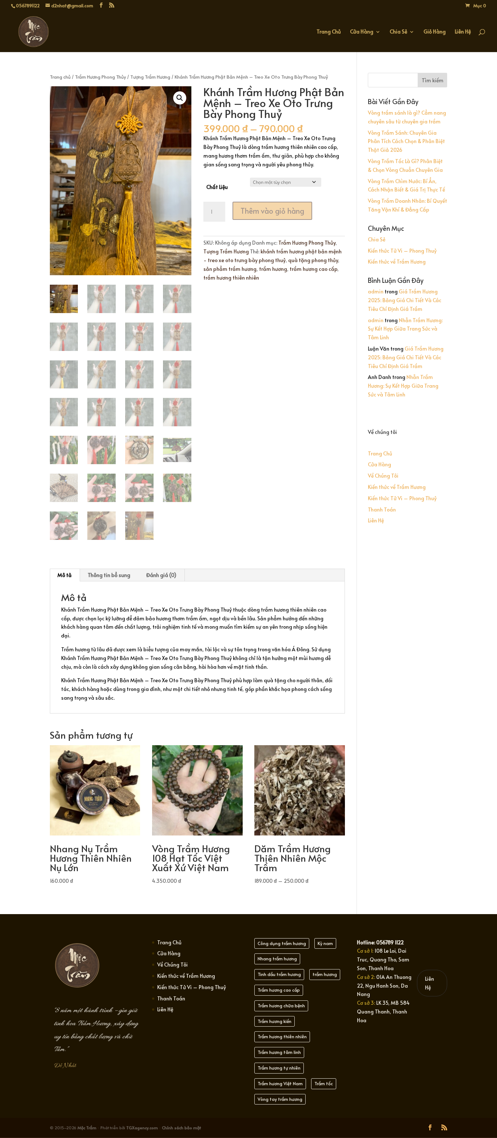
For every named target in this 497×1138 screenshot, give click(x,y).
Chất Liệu (217, 186)
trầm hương (273, 268)
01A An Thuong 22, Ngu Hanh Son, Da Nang (384, 985)
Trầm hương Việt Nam (280, 1083)
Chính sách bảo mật (181, 1127)
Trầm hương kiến (274, 1021)
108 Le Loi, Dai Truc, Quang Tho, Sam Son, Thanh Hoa (383, 959)
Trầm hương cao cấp (279, 990)
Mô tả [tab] (64, 575)
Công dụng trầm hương (282, 943)
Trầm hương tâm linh (279, 1052)
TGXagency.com (142, 1127)
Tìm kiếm (433, 80)
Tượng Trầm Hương (150, 77)
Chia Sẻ (398, 32)
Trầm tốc (323, 1083)
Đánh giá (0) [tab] (161, 575)
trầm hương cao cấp (313, 268)
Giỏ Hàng (435, 32)
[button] (179, 97)
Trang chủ (60, 77)
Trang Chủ (329, 32)
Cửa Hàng (361, 32)
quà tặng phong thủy (313, 260)
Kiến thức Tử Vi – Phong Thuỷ (402, 250)
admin (375, 291)
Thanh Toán (382, 509)
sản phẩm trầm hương (230, 268)
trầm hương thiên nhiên (231, 277)
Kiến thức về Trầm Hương (397, 261)
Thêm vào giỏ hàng (272, 211)
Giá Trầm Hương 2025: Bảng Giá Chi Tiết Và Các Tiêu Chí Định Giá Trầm (404, 300)
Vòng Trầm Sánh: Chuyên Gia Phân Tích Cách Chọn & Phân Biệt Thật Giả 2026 (406, 141)
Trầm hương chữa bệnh (281, 1005)
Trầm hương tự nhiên (279, 1068)
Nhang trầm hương (277, 958)
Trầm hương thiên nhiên (282, 1036)
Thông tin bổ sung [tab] (109, 575)
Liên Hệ (463, 32)
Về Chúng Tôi (383, 475)
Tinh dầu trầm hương (279, 974)
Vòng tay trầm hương (280, 1099)
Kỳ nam (325, 943)
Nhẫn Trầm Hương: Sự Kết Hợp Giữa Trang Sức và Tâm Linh (405, 329)
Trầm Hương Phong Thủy (100, 77)
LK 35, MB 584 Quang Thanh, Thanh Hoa (383, 1011)
